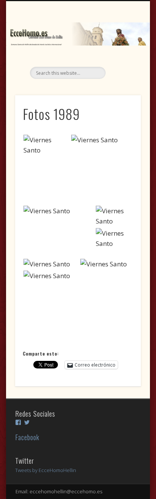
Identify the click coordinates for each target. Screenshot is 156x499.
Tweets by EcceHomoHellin (45, 470)
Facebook (27, 437)
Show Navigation (122, 68)
